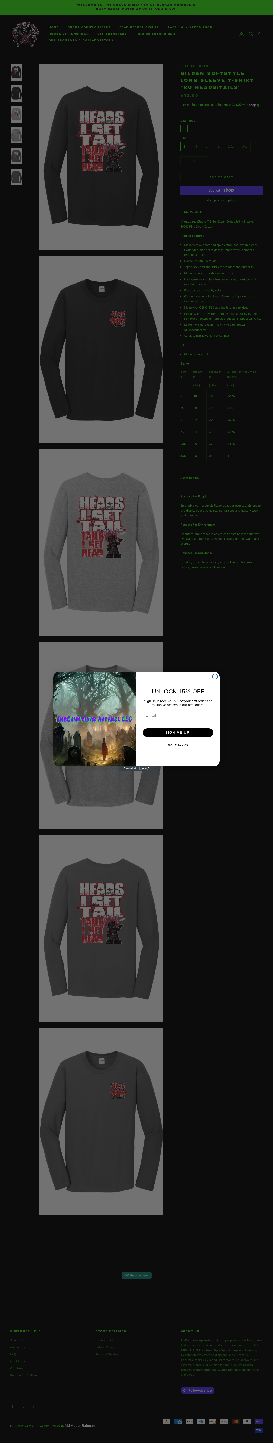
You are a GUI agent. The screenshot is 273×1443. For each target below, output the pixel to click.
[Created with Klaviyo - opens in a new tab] (136, 768)
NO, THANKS (178, 745)
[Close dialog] (215, 676)
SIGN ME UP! (178, 732)
